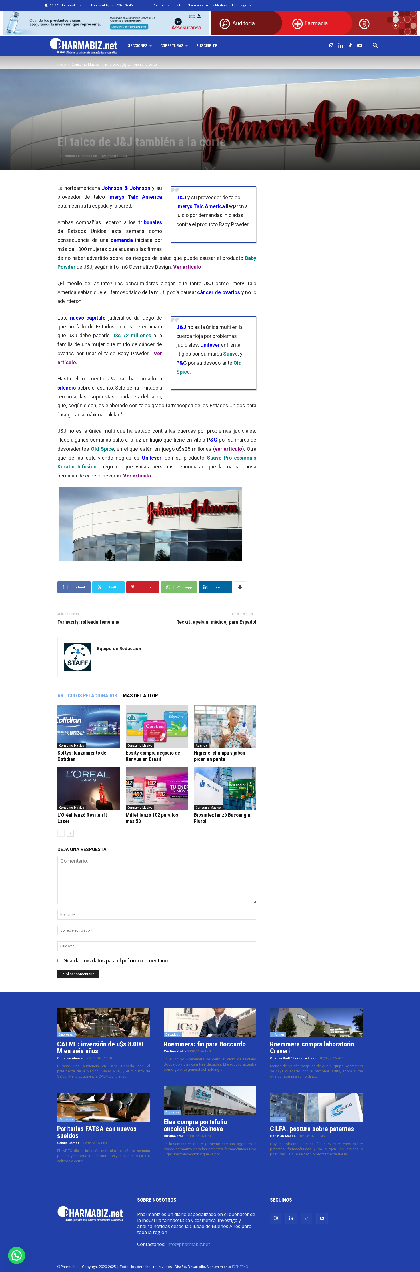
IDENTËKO (240, 1266)
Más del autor (140, 696)
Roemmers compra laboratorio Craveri (312, 1047)
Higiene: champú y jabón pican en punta (219, 756)
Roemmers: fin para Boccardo (205, 1044)
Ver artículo (187, 267)
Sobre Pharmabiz (156, 5)
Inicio (61, 64)
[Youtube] (359, 46)
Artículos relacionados (87, 696)
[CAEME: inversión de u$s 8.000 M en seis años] (103, 1022)
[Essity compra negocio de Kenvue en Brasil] (157, 726)
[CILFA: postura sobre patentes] (316, 1107)
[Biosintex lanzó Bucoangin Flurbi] (225, 788)
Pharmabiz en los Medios (207, 5)
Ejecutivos (172, 1034)
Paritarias (66, 1119)
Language (239, 5)
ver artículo (229, 449)
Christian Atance (70, 1058)
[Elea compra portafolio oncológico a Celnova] (210, 1100)
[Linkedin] (341, 46)
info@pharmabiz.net (188, 1244)
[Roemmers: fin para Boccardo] (210, 1022)
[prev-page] (61, 833)
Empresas (66, 1034)
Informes (278, 1034)
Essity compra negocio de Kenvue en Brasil (153, 756)
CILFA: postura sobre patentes (312, 1129)
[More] (240, 587)
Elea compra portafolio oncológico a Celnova (195, 1125)
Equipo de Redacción (80, 156)
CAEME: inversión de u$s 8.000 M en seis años (100, 1047)
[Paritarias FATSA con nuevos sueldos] (103, 1107)
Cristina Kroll (173, 1051)
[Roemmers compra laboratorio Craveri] (316, 1022)
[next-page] (70, 833)
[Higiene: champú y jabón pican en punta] (225, 726)
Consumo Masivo (85, 64)
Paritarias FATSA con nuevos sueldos (97, 1132)
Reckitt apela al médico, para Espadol (216, 622)
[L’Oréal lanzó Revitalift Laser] (88, 788)
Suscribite (206, 45)
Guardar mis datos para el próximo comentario (115, 961)
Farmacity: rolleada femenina (88, 622)
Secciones (137, 45)
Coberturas (171, 45)
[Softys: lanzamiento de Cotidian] (88, 726)
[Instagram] (331, 46)
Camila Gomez (68, 1143)
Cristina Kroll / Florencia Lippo (293, 1058)
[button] (375, 45)
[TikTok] (350, 46)
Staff (178, 5)
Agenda (201, 745)
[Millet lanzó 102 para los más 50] (157, 788)
